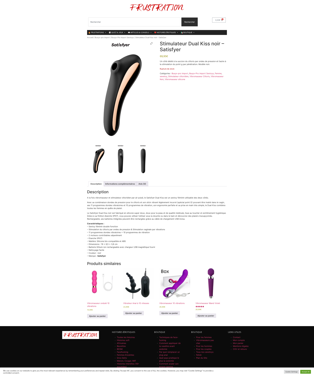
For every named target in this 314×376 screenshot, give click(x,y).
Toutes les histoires (126, 337)
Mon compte (239, 340)
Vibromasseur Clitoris (200, 76)
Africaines (121, 343)
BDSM (120, 349)
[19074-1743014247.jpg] (98, 159)
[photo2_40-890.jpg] (121, 159)
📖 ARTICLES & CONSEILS (138, 32)
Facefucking (122, 352)
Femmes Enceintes (125, 355)
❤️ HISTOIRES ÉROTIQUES (165, 32)
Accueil (90, 37)
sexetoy (163, 76)
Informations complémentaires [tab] (120, 184)
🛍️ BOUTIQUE (186, 32)
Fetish (199, 355)
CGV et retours (240, 349)
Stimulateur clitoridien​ (178, 76)
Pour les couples (203, 349)
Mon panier (238, 343)
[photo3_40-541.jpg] (143, 159)
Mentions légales (241, 346)
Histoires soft (123, 340)
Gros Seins (122, 358)
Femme (218, 73)
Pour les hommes (204, 346)
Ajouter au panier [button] (97, 316)
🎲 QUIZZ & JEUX (116, 32)
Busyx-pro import (102, 37)
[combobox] (134, 22)
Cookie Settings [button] (291, 372)
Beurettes (121, 346)
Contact (236, 337)
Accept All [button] (305, 372)
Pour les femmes (204, 337)
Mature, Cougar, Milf (126, 361)
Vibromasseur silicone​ (175, 79)
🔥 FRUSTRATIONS (96, 32)
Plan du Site (201, 358)
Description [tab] (96, 184)
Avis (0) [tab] (142, 184)
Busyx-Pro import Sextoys (122, 37)
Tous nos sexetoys (204, 352)
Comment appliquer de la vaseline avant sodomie (170, 346)
